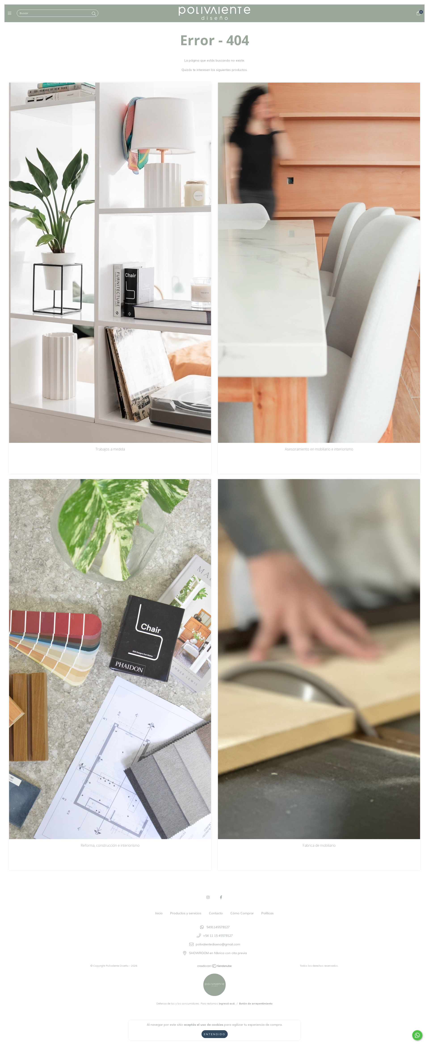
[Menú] (10, 13)
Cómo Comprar (242, 913)
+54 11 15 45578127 (218, 936)
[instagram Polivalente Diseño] (208, 897)
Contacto (216, 913)
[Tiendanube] (215, 967)
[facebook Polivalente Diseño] (221, 897)
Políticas (267, 913)
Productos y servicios (185, 913)
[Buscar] (93, 14)
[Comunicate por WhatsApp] (417, 1035)
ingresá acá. (227, 1003)
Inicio (159, 913)
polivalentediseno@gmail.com (218, 945)
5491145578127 (218, 927)
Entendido (214, 1034)
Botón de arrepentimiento (256, 1003)
